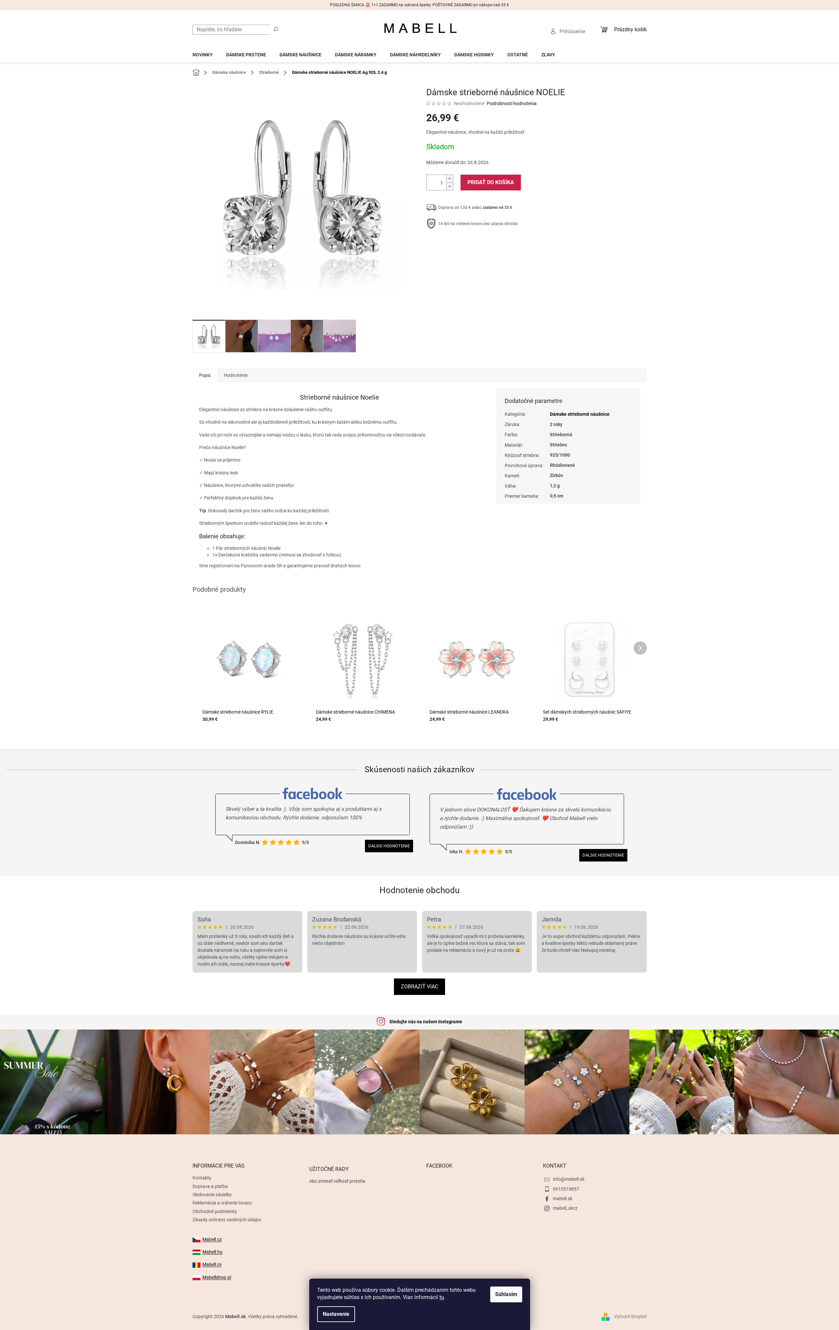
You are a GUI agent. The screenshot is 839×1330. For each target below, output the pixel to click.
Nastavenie (336, 1314)
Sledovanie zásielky (212, 1194)
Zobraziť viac (419, 986)
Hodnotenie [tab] (236, 375)
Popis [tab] (205, 375)
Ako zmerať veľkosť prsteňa (337, 1181)
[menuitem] (202, 53)
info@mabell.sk (568, 1179)
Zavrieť (471, 244)
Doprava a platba (210, 1186)
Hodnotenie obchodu (419, 890)
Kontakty (202, 1177)
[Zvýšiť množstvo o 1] (449, 179)
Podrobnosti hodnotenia (512, 103)
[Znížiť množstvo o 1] (449, 186)
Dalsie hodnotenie (389, 845)
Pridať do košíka (490, 182)
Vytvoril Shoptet (630, 1316)
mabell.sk (562, 1198)
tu (441, 1297)
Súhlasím (506, 1294)
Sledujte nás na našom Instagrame (425, 1021)
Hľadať (276, 29)
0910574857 (566, 1189)
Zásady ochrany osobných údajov (227, 1219)
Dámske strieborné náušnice (580, 414)
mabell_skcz (565, 1208)
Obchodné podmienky (215, 1211)
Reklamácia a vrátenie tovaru (222, 1202)
